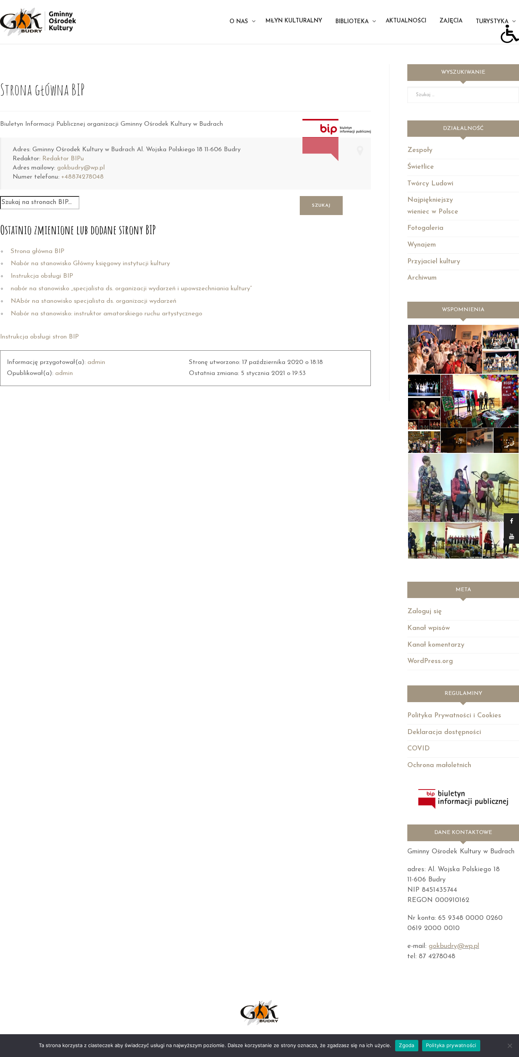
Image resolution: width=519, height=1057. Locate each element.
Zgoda (406, 1045)
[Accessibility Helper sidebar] (510, 34)
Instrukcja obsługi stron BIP (39, 337)
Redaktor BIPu (63, 158)
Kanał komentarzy (435, 645)
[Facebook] (511, 520)
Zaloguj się (424, 611)
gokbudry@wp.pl (81, 168)
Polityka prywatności (451, 1045)
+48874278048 (82, 177)
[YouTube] (511, 536)
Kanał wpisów (428, 628)
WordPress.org (430, 661)
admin (96, 362)
